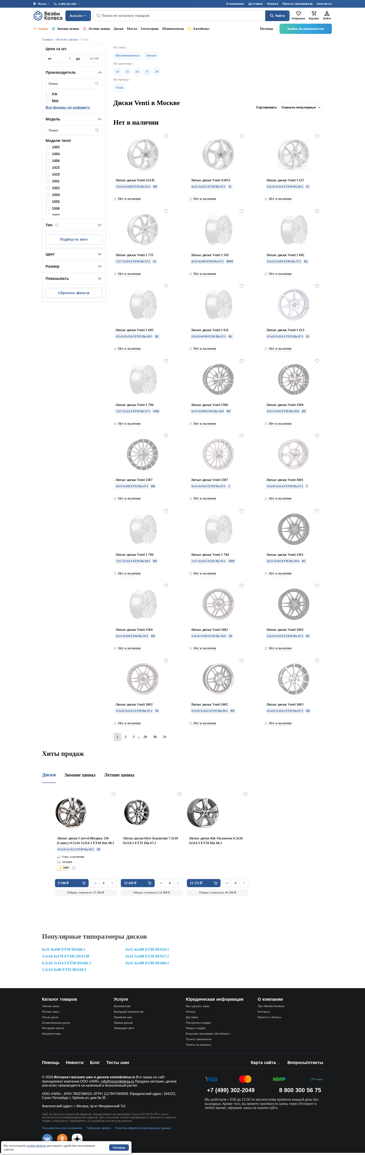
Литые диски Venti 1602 (209, 629)
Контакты (324, 3)
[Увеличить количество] (112, 883)
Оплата (272, 3)
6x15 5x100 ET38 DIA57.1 (147, 956)
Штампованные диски (56, 1022)
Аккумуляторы (51, 1033)
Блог (95, 1062)
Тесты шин (117, 1062)
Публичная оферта (99, 1128)
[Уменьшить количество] (95, 883)
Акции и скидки (195, 1028)
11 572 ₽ (196, 883)
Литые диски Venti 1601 (284, 480)
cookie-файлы (36, 1145)
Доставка (255, 3)
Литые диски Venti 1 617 (285, 180)
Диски (118, 28)
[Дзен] (77, 1139)
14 (117, 71)
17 (147, 71)
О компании (235, 3)
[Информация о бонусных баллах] (74, 868)
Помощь (266, 28)
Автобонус (201, 28)
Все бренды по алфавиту (68, 107)
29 (145, 737)
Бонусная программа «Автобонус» (208, 1033)
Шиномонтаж (173, 28)
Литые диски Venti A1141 (135, 180)
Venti (119, 87)
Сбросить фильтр (73, 293)
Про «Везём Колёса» (271, 1006)
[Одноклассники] (62, 1139)
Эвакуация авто (124, 1028)
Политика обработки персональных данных (143, 1128)
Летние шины (99, 28)
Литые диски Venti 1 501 (210, 255)
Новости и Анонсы (269, 1017)
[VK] (47, 1139)
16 (137, 71)
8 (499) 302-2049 (67, 4)
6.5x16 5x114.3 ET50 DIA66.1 (66, 963)
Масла (132, 28)
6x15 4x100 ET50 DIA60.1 (63, 949)
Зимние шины (68, 28)
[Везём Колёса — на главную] (48, 16)
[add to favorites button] (166, 136)
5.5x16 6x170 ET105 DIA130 (65, 956)
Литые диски (50, 1017)
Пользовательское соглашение (62, 1128)
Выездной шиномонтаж (129, 1011)
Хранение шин (123, 1017)
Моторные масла (53, 1028)
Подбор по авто (74, 239)
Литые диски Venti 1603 (284, 704)
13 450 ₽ (130, 883)
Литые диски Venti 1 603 (134, 330)
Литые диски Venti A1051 (211, 180)
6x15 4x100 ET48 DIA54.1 (147, 949)
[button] (74, 72)
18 (157, 71)
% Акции (40, 28)
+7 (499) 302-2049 (231, 1090)
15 (127, 71)
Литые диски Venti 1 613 (285, 330)
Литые (151, 55)
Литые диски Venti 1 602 (285, 255)
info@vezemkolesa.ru (118, 1081)
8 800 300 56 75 (300, 1090)
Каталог (76, 15)
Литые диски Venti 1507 (134, 480)
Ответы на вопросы (198, 1044)
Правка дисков (123, 1022)
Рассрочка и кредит (198, 1022)
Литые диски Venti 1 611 (210, 330)
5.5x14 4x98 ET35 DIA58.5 (64, 969)
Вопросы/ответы (305, 1062)
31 (164, 737)
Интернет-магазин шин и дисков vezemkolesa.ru (94, 1077)
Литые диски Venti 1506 (209, 405)
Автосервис (149, 28)
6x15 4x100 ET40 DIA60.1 (147, 963)
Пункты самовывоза (297, 3)
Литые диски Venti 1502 (284, 554)
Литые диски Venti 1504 (134, 629)
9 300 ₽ (63, 883)
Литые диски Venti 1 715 (134, 255)
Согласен (119, 1147)
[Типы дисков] (56, 225)
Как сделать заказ (197, 1006)
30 (155, 737)
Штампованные (128, 55)
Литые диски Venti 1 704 (134, 405)
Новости (75, 1062)
